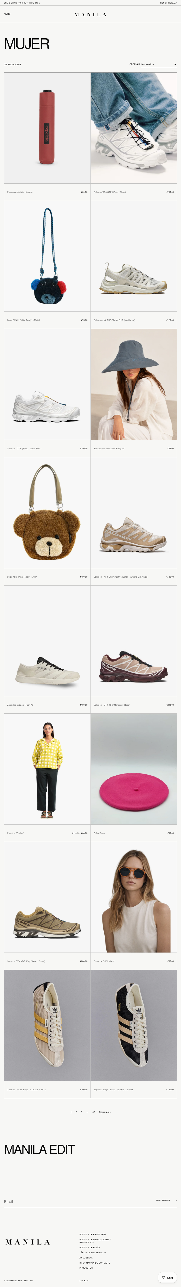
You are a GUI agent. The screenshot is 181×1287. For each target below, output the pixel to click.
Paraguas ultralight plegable (19, 192)
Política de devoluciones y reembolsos (95, 1241)
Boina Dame (99, 833)
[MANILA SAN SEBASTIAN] (90, 14)
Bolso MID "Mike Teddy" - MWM (22, 576)
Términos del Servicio (92, 1252)
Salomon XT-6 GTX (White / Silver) (110, 192)
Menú (7, 13)
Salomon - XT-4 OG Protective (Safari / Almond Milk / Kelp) (121, 576)
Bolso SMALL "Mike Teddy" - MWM (23, 320)
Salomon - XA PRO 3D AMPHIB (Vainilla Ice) (114, 320)
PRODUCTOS (86, 1267)
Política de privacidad (92, 1234)
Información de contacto (94, 1262)
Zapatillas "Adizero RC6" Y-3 (20, 704)
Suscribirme (166, 1200)
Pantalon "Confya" (15, 833)
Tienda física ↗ (168, 3)
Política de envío (89, 1247)
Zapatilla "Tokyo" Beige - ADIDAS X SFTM (26, 1089)
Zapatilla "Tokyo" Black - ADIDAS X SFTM (113, 1089)
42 (93, 1112)
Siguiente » (105, 1112)
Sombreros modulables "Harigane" (109, 448)
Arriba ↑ (84, 1280)
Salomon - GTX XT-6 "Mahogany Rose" (112, 704)
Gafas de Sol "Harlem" (104, 961)
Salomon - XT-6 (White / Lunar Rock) (24, 448)
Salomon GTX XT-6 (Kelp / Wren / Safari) (26, 961)
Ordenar (135, 64)
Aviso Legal (85, 1257)
